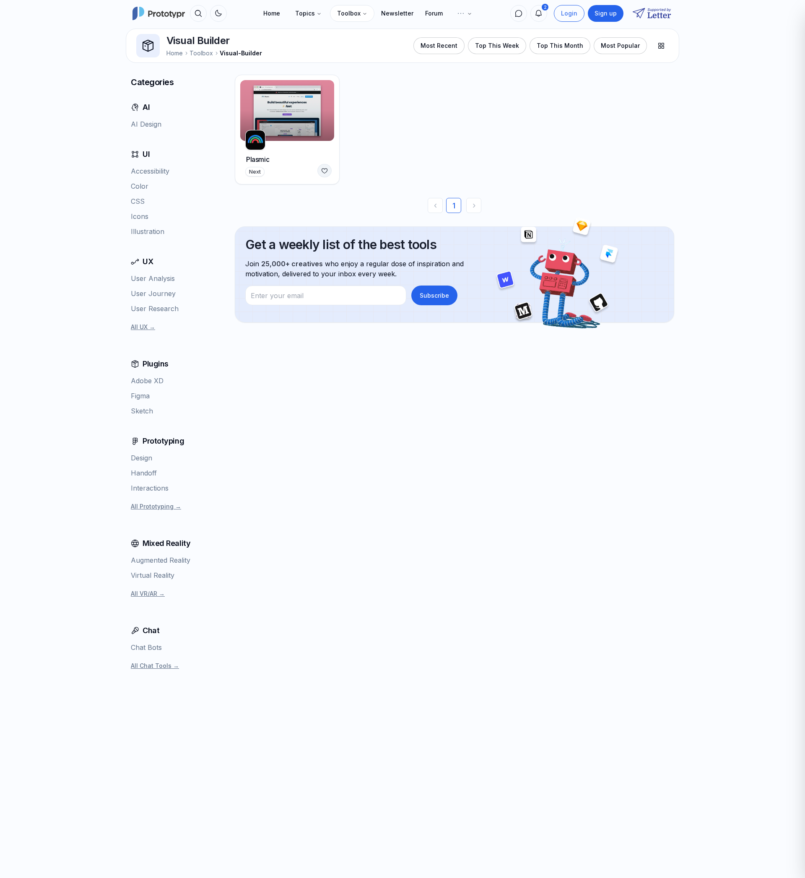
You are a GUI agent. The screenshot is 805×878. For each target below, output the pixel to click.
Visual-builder (241, 53)
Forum (434, 13)
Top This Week (497, 45)
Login (569, 13)
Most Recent (439, 45)
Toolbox (349, 13)
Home (271, 13)
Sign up (606, 13)
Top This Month (560, 45)
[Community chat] (518, 13)
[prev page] (435, 205)
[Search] (198, 13)
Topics (305, 13)
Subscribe (434, 295)
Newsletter (397, 13)
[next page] (473, 205)
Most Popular (620, 45)
